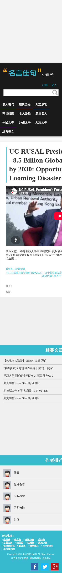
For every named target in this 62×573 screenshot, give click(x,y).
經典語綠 (25, 104)
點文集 (22, 545)
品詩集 (41, 539)
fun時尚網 (48, 545)
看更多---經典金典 (15, 268)
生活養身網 (9, 548)
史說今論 (29, 539)
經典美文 (8, 131)
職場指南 (8, 113)
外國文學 (25, 122)
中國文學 (8, 122)
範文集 (17, 539)
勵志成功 (41, 104)
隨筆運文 (34, 545)
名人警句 (8, 104)
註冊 (45, 85)
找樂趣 (30, 542)
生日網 (6, 539)
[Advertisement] (31, 32)
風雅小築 (42, 542)
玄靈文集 (7, 542)
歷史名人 (41, 113)
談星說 (20, 542)
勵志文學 (41, 122)
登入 (54, 85)
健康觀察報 (9, 545)
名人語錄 (25, 113)
